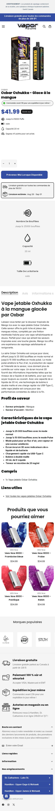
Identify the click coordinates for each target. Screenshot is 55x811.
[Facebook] (3, 805)
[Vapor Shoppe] (27, 26)
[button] (50, 26)
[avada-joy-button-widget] (6, 796)
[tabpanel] (27, 401)
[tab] (9, 292)
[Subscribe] (50, 746)
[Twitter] (14, 805)
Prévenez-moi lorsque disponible (24, 174)
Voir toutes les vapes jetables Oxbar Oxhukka (28, 496)
